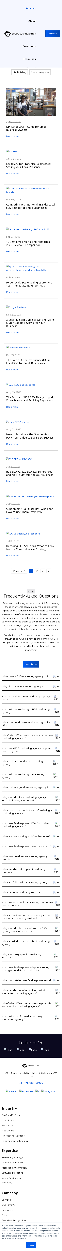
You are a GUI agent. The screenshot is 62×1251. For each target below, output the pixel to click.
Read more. (12, 136)
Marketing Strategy (12, 1157)
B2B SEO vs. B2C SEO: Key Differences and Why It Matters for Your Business (29, 473)
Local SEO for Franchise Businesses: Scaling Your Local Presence (28, 165)
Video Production (11, 1178)
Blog (4, 1215)
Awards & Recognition (14, 1220)
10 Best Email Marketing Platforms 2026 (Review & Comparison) (28, 243)
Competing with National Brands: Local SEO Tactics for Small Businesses (30, 206)
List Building (19, 72)
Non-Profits (8, 1120)
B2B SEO (7, 1183)
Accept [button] (31, 1245)
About (32, 21)
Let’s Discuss (31, 664)
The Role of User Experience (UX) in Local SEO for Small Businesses (28, 361)
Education (7, 1125)
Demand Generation (13, 1162)
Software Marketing (12, 1172)
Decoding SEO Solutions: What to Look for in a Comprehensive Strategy (30, 547)
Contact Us (52, 33)
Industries (30, 33)
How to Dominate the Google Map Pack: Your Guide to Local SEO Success (29, 436)
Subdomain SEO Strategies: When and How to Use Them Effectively (29, 510)
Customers (29, 46)
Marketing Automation (14, 1167)
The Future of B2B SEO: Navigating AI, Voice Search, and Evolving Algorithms (30, 399)
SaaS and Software (12, 1115)
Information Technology (15, 1141)
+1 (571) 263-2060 (31, 1083)
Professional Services (13, 1135)
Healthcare (8, 1130)
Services (30, 8)
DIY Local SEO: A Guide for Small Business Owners (26, 128)
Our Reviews (8, 1204)
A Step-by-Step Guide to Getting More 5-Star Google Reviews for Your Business (30, 323)
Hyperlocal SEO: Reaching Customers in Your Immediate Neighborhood (30, 284)
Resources (29, 59)
